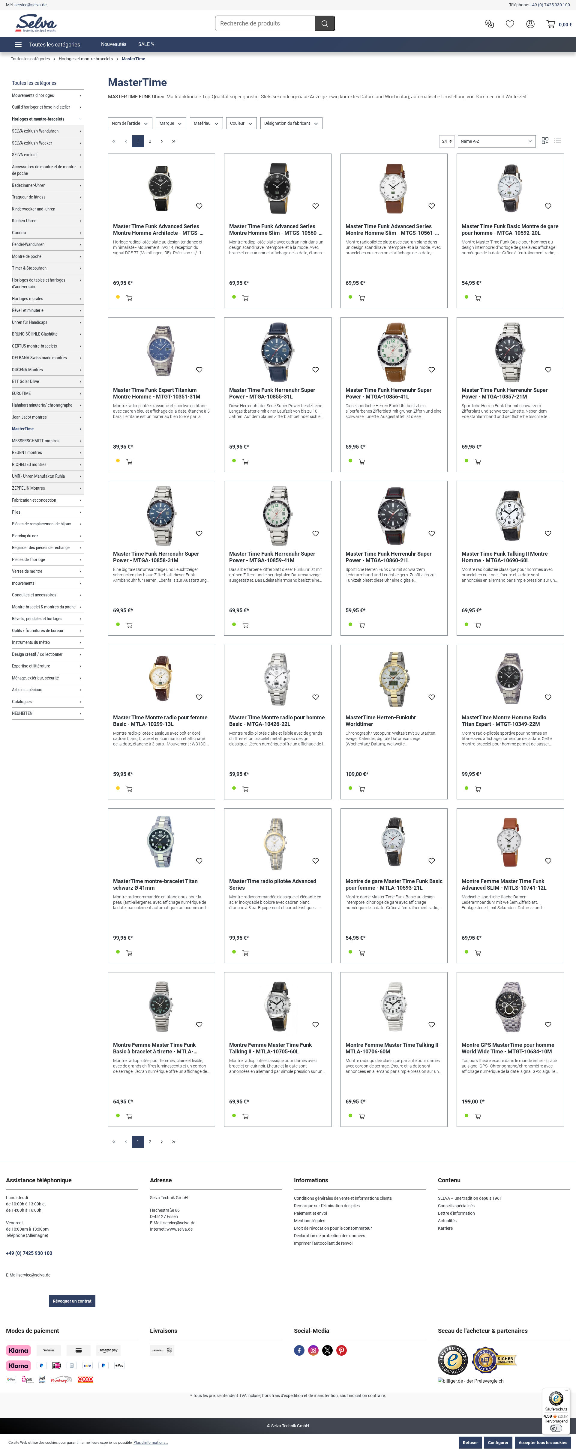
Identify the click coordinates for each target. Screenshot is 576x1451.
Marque (167, 123)
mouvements (23, 583)
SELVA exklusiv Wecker (32, 143)
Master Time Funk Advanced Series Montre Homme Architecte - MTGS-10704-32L (156, 229)
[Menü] (566, 1391)
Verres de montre (27, 571)
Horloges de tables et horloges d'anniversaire (38, 283)
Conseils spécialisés (456, 1205)
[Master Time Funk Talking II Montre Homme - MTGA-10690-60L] (510, 516)
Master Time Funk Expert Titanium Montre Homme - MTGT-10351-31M (156, 393)
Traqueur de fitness (29, 197)
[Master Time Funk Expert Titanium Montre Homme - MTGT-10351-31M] (161, 352)
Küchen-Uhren (24, 220)
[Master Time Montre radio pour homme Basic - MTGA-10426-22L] (277, 680)
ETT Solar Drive (25, 381)
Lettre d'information (456, 1213)
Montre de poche (26, 256)
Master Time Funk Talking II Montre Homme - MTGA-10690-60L (505, 557)
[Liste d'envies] (508, 23)
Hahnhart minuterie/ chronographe (42, 405)
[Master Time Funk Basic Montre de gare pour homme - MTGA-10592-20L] (510, 189)
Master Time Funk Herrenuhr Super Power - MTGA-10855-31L (272, 393)
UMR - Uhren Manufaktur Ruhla (38, 476)
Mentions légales (309, 1220)
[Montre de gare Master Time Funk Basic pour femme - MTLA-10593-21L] (394, 843)
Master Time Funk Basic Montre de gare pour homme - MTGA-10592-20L (510, 229)
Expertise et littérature (31, 666)
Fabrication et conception (34, 500)
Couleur (237, 123)
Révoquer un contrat (72, 1301)
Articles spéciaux (27, 689)
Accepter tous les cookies (543, 1442)
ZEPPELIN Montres (28, 488)
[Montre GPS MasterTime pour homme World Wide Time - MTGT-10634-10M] (510, 1007)
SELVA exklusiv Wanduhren (35, 131)
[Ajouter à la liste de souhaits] (199, 208)
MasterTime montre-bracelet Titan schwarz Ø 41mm (155, 884)
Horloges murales (27, 298)
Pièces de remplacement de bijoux (41, 524)
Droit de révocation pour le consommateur (333, 1228)
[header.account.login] (529, 23)
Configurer (498, 1442)
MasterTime (23, 428)
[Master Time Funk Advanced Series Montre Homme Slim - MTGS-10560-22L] (277, 189)
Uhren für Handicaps (29, 322)
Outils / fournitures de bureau (37, 630)
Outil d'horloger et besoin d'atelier (41, 107)
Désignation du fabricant (287, 123)
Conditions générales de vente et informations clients (343, 1198)
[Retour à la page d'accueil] (36, 23)
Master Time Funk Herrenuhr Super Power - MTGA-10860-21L (389, 557)
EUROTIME (21, 393)
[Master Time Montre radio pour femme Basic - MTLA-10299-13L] (161, 680)
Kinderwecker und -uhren (33, 209)
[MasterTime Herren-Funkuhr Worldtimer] (394, 680)
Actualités (447, 1220)
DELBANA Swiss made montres (39, 357)
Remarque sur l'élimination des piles (327, 1205)
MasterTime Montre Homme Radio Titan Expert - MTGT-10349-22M (504, 720)
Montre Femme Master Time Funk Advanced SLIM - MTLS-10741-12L (504, 884)
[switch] (556, 1428)
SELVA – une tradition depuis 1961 (470, 1198)
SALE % (146, 44)
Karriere (445, 1228)
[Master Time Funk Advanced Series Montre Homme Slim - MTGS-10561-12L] (394, 189)
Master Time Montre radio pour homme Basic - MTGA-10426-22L (277, 720)
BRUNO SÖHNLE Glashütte (35, 334)
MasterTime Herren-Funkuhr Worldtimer (381, 720)
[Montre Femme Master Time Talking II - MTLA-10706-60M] (394, 1007)
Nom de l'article (126, 123)
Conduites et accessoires (34, 595)
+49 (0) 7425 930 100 (550, 4)
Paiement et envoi (310, 1213)
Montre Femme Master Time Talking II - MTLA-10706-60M (394, 1048)
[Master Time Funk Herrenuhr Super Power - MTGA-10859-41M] (277, 516)
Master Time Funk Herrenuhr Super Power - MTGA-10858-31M (156, 557)
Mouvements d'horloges (33, 95)
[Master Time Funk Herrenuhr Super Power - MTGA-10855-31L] (277, 352)
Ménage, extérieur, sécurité (35, 678)
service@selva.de (30, 4)
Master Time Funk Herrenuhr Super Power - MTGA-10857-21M (505, 393)
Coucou (19, 232)
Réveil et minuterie (28, 310)
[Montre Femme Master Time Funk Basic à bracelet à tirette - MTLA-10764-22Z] (161, 1007)
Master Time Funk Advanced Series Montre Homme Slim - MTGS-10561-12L (390, 229)
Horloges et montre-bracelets (38, 119)
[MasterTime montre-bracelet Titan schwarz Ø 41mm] (161, 843)
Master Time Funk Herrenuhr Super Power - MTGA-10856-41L (389, 393)
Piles (16, 512)
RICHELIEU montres (29, 464)
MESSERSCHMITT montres (35, 440)
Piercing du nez (25, 536)
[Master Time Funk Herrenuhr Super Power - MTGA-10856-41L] (394, 352)
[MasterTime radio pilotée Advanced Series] (277, 843)
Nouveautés (113, 44)
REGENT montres (27, 452)
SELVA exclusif (25, 154)
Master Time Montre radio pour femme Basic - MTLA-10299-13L (160, 720)
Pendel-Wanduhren (28, 244)
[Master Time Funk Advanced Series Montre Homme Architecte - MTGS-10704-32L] (161, 189)
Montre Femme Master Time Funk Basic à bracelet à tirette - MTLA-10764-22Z (154, 1048)
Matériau (203, 123)
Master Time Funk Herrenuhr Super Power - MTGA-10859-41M (272, 557)
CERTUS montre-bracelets (34, 346)
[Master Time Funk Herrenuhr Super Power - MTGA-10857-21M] (510, 352)
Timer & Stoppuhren (29, 268)
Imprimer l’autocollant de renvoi (323, 1243)
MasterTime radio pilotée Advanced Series (272, 884)
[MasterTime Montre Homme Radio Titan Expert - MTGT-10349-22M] (510, 680)
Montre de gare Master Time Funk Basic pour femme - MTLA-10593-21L (394, 884)
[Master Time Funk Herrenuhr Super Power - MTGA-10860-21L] (394, 516)
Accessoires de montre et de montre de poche (44, 170)
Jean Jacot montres (29, 417)
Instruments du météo (31, 642)
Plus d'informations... (151, 1443)
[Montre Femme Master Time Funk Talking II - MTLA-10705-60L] (277, 1007)
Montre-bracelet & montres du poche (44, 607)
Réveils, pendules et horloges (37, 618)
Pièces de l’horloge (28, 559)
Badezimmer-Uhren (28, 185)
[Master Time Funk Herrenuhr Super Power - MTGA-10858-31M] (161, 516)
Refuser (470, 1442)
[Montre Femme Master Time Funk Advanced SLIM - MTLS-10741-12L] (510, 843)
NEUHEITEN (22, 713)
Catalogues (22, 701)
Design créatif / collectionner (37, 654)
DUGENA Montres (27, 369)
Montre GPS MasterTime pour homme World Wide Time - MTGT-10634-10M (508, 1048)
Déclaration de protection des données (329, 1235)
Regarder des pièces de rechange (41, 547)
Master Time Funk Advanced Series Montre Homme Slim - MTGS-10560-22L (274, 229)
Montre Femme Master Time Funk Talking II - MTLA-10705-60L (270, 1048)
